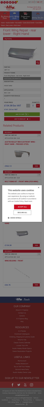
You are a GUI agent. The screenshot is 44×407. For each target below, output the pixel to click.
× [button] (38, 187)
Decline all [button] (22, 212)
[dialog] (22, 203)
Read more (28, 201)
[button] (14, 218)
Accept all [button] (22, 207)
